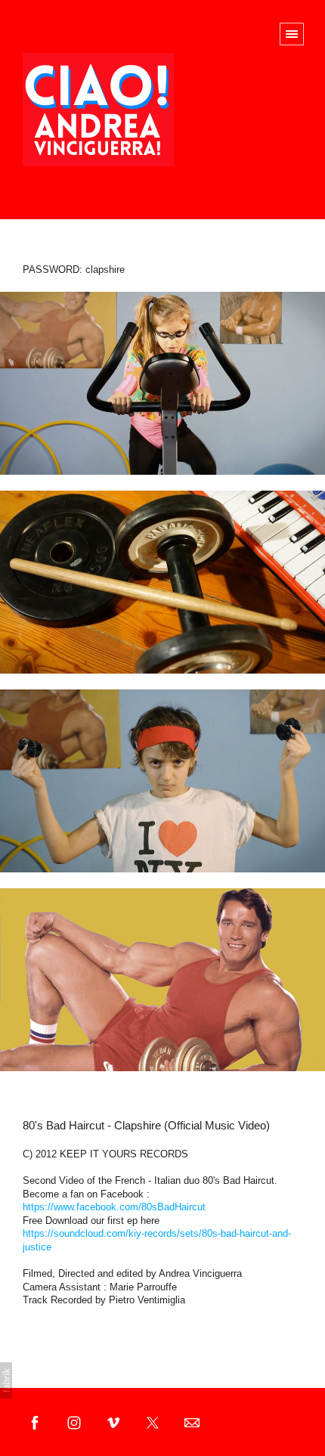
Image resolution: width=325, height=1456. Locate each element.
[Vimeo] (113, 1422)
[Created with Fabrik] (6, 1380)
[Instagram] (74, 1422)
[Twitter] (153, 1422)
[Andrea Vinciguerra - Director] (98, 109)
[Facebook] (35, 1422)
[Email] (192, 1422)
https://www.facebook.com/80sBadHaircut (114, 1207)
